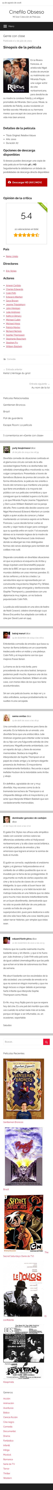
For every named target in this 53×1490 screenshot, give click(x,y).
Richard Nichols (14, 331)
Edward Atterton (14, 297)
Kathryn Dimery (13, 316)
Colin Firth (11, 293)
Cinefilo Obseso (26, 12)
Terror (6, 1468)
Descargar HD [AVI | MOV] (27, 182)
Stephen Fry (12, 342)
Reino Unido (12, 256)
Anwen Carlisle (13, 285)
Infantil (6, 1445)
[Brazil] (23, 1185)
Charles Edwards (14, 289)
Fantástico (8, 1440)
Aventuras (8, 1408)
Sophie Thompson (15, 335)
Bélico (6, 1412)
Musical (7, 1454)
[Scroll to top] (48, 1485)
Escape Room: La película (17, 425)
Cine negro (8, 1422)
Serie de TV (9, 1464)
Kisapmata (8, 1382)
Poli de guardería (13, 418)
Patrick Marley (13, 327)
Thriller (6, 1473)
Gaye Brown (12, 300)
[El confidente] (24, 1316)
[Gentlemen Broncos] (23, 1118)
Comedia (11, 359)
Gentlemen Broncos (14, 404)
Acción (6, 1398)
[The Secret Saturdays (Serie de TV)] (24, 1252)
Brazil (6, 411)
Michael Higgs (13, 323)
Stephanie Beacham (16, 339)
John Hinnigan (13, 308)
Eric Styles (11, 271)
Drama (6, 1436)
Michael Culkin (13, 319)
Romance (8, 1459)
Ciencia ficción (10, 1417)
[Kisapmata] (23, 1378)
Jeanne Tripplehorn (15, 304)
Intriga (6, 1450)
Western (7, 1478)
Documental (9, 1431)
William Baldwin (14, 346)
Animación (8, 1403)
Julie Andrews (13, 312)
